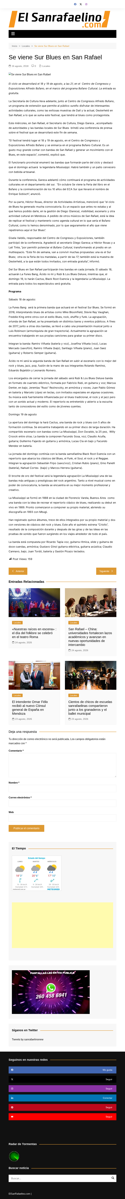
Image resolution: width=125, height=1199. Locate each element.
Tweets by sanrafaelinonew (27, 1039)
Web (11, 812)
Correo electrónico (20, 797)
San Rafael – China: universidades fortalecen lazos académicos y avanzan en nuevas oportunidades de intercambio (90, 637)
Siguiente (104, 571)
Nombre (14, 782)
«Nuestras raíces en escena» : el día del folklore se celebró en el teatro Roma (34, 633)
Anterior (20, 571)
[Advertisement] (62, 925)
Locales (46, 66)
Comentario (16, 750)
